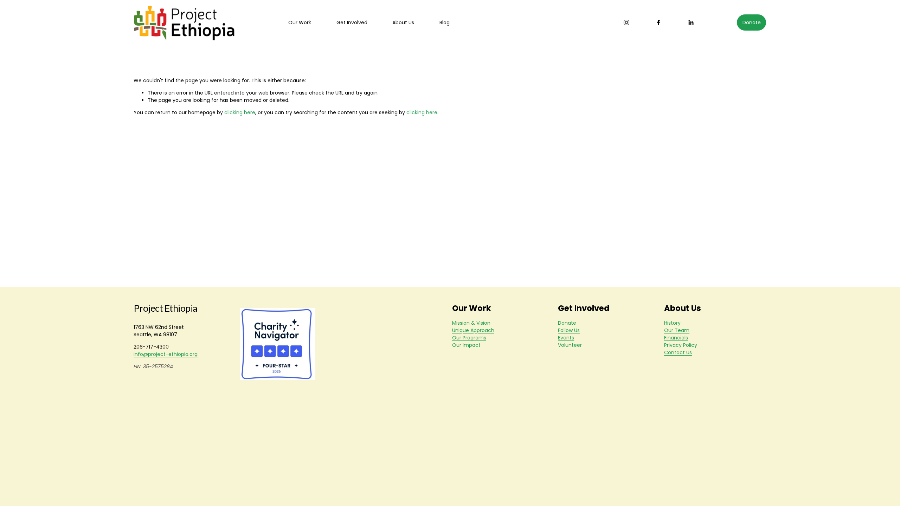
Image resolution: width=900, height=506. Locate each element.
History (672, 322)
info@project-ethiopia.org (166, 354)
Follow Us (569, 330)
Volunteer (570, 345)
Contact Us (678, 352)
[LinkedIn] (690, 22)
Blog (444, 22)
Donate (751, 22)
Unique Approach (473, 330)
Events (566, 337)
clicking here (239, 112)
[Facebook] (658, 22)
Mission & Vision (471, 322)
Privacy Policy (680, 345)
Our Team (676, 330)
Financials (676, 337)
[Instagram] (626, 22)
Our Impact (466, 345)
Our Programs (469, 337)
